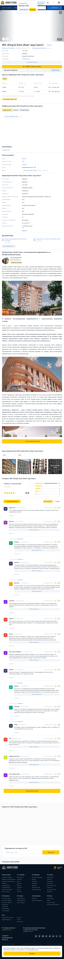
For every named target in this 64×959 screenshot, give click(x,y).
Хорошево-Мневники (37, 877)
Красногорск (20, 877)
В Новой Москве (6, 887)
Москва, (4, 48)
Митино (34, 879)
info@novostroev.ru (7, 929)
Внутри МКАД (5, 908)
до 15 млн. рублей (6, 900)
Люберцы (19, 879)
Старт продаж (5, 910)
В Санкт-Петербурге (7, 889)
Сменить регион (24, 9)
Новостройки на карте (7, 917)
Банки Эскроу (50, 898)
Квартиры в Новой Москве (8, 879)
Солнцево (34, 883)
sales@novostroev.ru (28, 931)
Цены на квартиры (7, 7)
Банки (48, 900)
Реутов (19, 889)
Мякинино (49, 887)
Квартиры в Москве (7, 877)
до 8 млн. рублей (6, 898)
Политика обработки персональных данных (32, 944)
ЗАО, (8, 48)
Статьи (18, 919)
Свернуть (24, 230)
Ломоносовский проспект (39, 48)
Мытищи (19, 883)
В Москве (4, 883)
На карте (49, 45)
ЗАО (23, 161)
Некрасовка (50, 877)
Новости (19, 917)
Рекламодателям (7, 937)
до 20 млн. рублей (6, 902)
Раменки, (12, 48)
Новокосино (50, 883)
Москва (24, 158)
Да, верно (32, 9)
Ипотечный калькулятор (53, 904)
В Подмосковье (6, 885)
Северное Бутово (36, 889)
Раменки (24, 164)
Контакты (5, 939)
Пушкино (19, 891)
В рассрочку (5, 904)
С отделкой (5, 906)
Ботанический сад (51, 885)
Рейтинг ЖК (20, 921)
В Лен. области (6, 891)
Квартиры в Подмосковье (8, 881)
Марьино (34, 885)
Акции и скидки (51, 902)
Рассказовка (50, 881)
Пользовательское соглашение (54, 944)
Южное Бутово (36, 887)
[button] (61, 25)
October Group (26, 59)
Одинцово (19, 887)
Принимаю (32, 953)
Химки (18, 881)
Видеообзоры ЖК (6, 919)
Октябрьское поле (51, 889)
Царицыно (34, 881)
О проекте (5, 935)
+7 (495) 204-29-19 (39, 2)
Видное (19, 885)
